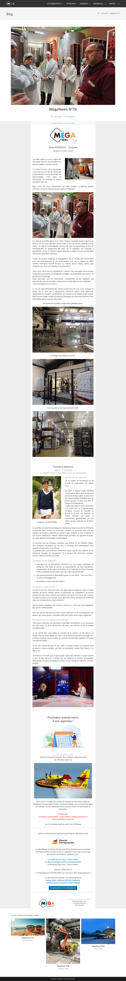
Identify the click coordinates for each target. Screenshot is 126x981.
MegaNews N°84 (98, 946)
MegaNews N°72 (28, 938)
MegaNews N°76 (115, 13)
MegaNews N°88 (63, 966)
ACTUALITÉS (71, 117)
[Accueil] (98, 13)
